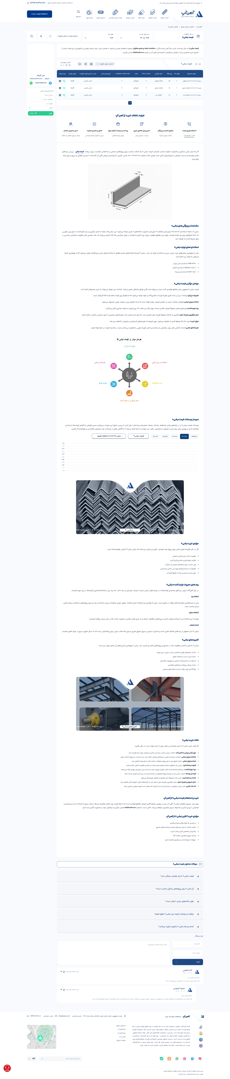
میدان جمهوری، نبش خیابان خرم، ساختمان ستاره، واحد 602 (102, 1016)
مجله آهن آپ (122, 1029)
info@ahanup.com (64, 1016)
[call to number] (64, 81)
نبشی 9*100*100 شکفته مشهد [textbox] (109, 436)
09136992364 (40, 83)
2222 (47, 79)
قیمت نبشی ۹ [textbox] (138, 436)
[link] (134, 103)
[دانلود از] (200, 1059)
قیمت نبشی (79, 151)
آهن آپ (199, 27)
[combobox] (138, 436)
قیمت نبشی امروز (187, 27)
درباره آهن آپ (122, 1033)
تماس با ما (122, 1037)
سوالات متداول (121, 1040)
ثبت (33, 1058)
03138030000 (37, 2)
